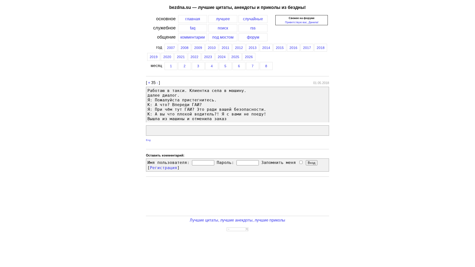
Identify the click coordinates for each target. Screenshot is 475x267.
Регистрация (163, 167)
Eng (148, 140)
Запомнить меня (279, 162)
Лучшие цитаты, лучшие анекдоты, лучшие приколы (237, 220)
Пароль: (225, 162)
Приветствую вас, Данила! (301, 22)
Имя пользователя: (168, 162)
